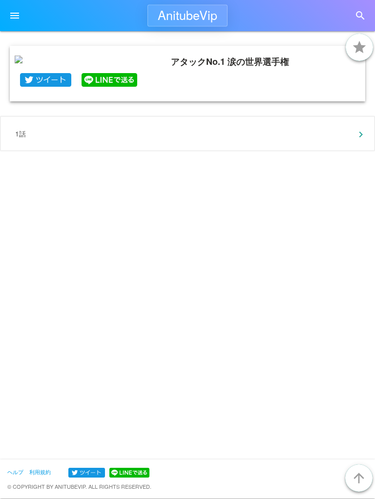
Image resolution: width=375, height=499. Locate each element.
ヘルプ (15, 472)
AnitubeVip (187, 14)
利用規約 (40, 472)
